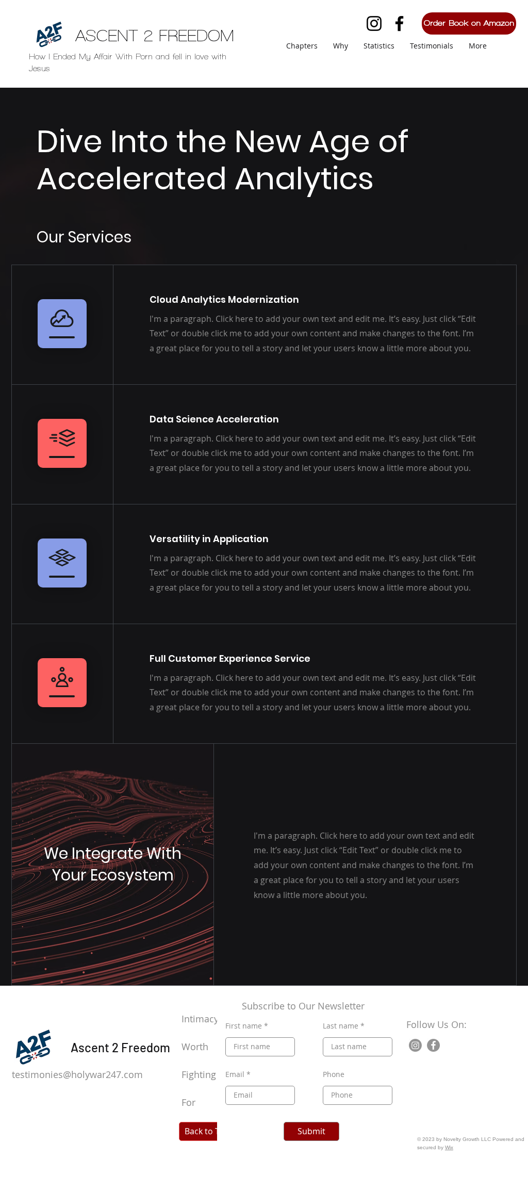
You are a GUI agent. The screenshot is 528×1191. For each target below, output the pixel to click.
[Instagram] (374, 23)
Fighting (200, 1074)
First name (243, 1026)
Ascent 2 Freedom (120, 1047)
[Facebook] (399, 23)
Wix (449, 1147)
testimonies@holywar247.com (77, 1074)
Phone (333, 1074)
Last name (340, 1026)
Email (234, 1074)
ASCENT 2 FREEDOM (154, 35)
